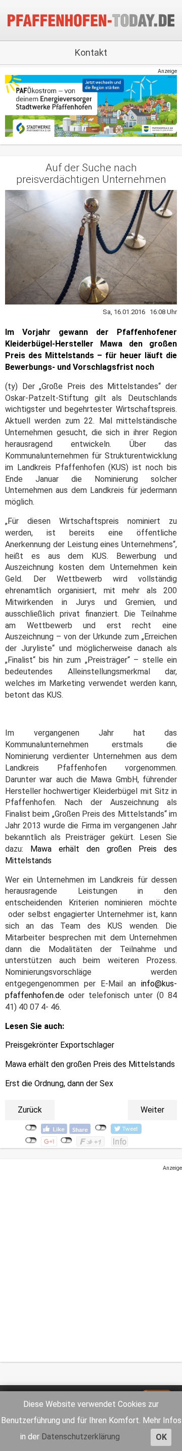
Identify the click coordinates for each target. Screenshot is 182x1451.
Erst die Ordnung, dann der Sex (59, 1083)
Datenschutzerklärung (80, 1436)
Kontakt (91, 52)
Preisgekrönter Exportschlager (59, 1045)
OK (161, 1437)
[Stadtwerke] (91, 105)
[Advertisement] (91, 1263)
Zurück (30, 1110)
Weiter (152, 1110)
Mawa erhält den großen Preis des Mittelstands (90, 1064)
